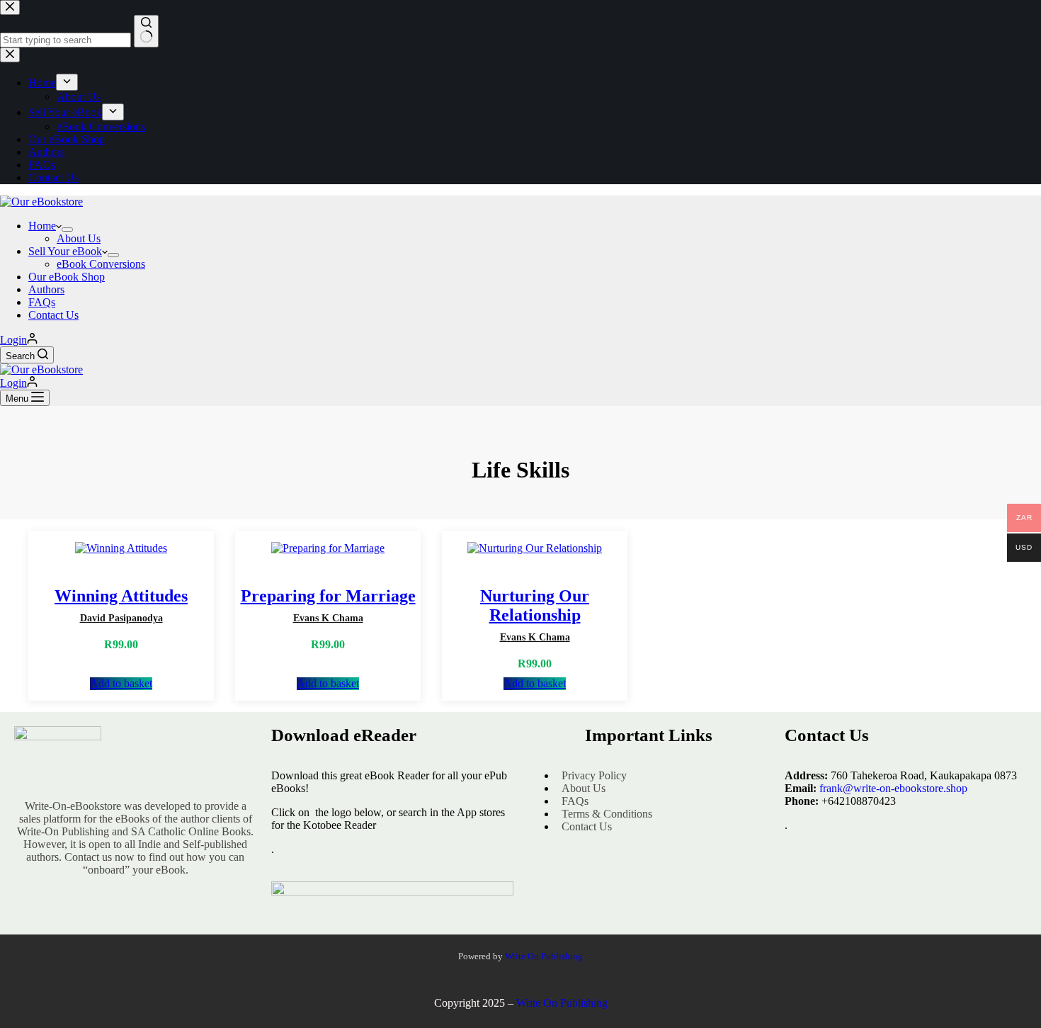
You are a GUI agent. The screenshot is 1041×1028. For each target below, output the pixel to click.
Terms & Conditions (607, 814)
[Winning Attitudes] (121, 548)
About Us (79, 238)
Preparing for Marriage (328, 596)
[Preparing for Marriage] (328, 548)
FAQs (41, 302)
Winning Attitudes (121, 596)
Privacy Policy (594, 775)
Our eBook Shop (66, 277)
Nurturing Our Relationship (534, 605)
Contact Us (53, 315)
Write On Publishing (544, 956)
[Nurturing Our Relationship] (534, 548)
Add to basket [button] (121, 683)
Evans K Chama (328, 618)
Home (42, 226)
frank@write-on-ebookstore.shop (893, 788)
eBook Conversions (101, 264)
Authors (46, 289)
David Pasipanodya (121, 618)
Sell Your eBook (65, 251)
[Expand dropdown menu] (67, 229)
